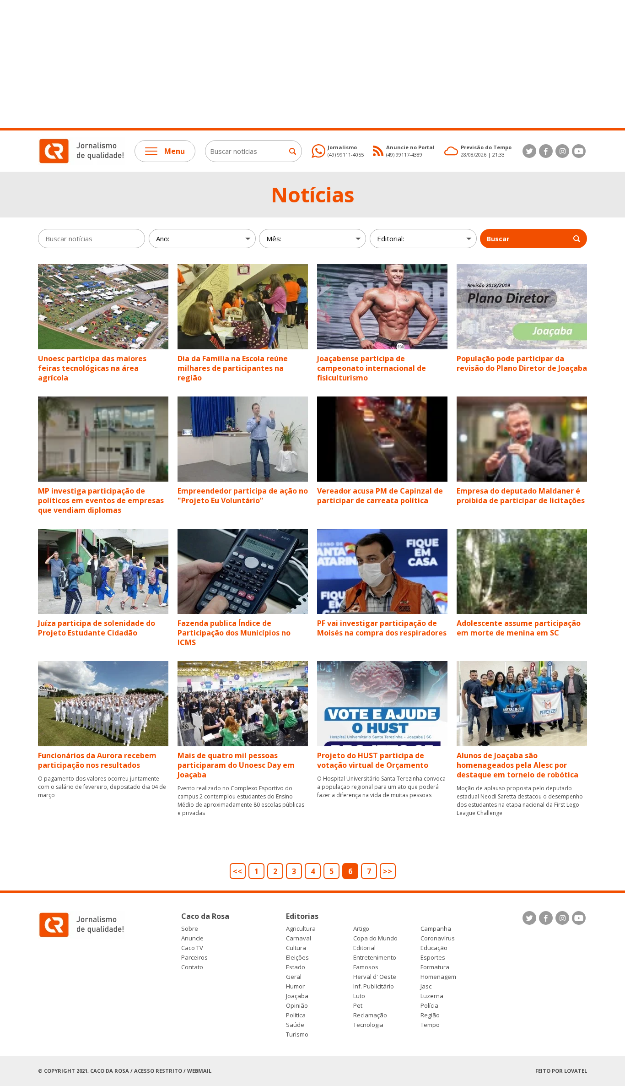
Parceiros (194, 958)
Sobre (189, 929)
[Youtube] (579, 151)
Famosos (365, 967)
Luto (359, 996)
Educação (433, 948)
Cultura (296, 948)
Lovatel (575, 1070)
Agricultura (301, 929)
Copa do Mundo (375, 938)
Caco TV (192, 948)
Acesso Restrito (158, 1070)
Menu (174, 151)
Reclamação (370, 1015)
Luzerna (431, 996)
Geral (294, 977)
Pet (357, 1006)
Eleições (297, 958)
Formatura (434, 967)
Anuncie (192, 938)
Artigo (361, 929)
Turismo (297, 1034)
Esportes (432, 958)
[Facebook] (546, 151)
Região (430, 1015)
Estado (295, 967)
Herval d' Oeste (374, 977)
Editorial (364, 948)
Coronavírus (437, 938)
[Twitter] (529, 151)
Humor (295, 986)
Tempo (430, 1025)
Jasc (425, 986)
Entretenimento (374, 958)
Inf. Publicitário (373, 986)
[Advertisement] (274, 64)
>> (387, 871)
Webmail (199, 1070)
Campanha (435, 929)
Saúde (295, 1025)
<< (237, 871)
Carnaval (298, 938)
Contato (192, 967)
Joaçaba (297, 996)
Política (296, 1015)
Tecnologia (368, 1025)
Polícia (429, 1006)
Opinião (297, 1006)
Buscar (498, 238)
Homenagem (438, 977)
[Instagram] (562, 151)
